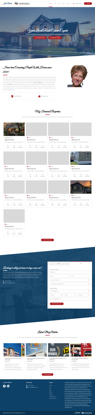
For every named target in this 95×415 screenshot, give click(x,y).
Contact (88, 3)
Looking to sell (55, 38)
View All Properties (47, 240)
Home (50, 3)
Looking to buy (40, 38)
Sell (59, 3)
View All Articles (47, 374)
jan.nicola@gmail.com (9, 282)
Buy (55, 3)
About (68, 3)
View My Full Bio (17, 96)
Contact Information (54, 269)
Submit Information (56, 303)
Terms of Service (53, 398)
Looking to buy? (44, 96)
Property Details (53, 288)
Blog (63, 3)
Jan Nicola (7, 3)
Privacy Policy (52, 396)
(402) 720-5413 (78, 3)
